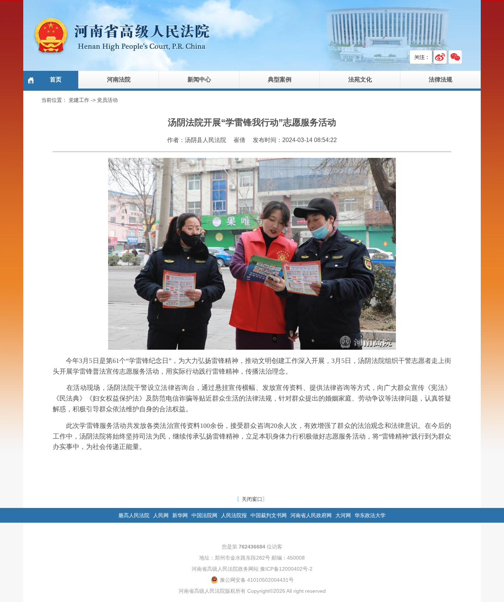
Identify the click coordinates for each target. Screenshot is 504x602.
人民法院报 (234, 515)
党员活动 (107, 100)
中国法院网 (204, 515)
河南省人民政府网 (311, 515)
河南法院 (119, 79)
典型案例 (279, 79)
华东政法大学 (370, 515)
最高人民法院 (133, 515)
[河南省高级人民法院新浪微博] (440, 57)
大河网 (343, 515)
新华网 (180, 515)
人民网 (161, 515)
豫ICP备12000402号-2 (286, 569)
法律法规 (440, 79)
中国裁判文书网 (269, 515)
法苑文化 (360, 79)
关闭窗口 (252, 499)
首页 (56, 79)
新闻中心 (199, 79)
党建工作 (79, 100)
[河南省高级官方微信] (455, 57)
